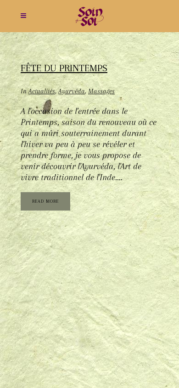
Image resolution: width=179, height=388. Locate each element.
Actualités (41, 91)
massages (101, 91)
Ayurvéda (71, 91)
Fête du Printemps (64, 68)
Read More (45, 201)
